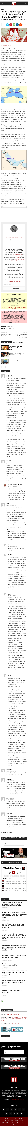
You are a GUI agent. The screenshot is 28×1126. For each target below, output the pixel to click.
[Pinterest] (10, 24)
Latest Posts (5, 899)
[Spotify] (6, 1113)
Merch (12, 1120)
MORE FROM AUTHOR (18, 342)
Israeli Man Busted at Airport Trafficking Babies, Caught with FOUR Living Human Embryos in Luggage (14, 947)
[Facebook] (12, 288)
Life (6, 7)
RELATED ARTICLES (6, 342)
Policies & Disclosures (14, 307)
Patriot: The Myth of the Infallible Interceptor (12, 991)
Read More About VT (16, 1096)
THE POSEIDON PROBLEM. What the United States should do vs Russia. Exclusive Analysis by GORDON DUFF (12, 904)
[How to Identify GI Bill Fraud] (5, 361)
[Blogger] (4, 1109)
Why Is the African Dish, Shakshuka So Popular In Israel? (16, 347)
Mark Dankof (11, 1018)
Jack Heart (21, 1017)
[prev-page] (2, 367)
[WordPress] (17, 1113)
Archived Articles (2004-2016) (14, 281)
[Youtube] (14, 288)
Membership (21, 1118)
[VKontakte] (14, 1113)
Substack (18, 257)
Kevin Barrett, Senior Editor (8, 19)
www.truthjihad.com (9, 284)
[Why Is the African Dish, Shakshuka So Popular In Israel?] (5, 347)
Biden (7, 328)
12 (26, 19)
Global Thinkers (5, 1036)
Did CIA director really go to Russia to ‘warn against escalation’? (13, 964)
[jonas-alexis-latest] (12, 1001)
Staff (8, 1118)
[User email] (18, 288)
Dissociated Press (6, 45)
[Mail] (11, 1109)
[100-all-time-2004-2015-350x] (14, 1061)
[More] (23, 24)
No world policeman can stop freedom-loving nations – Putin (21, 336)
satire (14, 328)
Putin (10, 328)
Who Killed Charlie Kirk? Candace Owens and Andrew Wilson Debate (14, 956)
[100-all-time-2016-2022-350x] (14, 1068)
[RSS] (23, 1109)
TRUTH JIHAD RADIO (17, 254)
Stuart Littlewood (19, 1018)
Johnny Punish (15, 1023)
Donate (16, 1118)
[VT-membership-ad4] (14, 858)
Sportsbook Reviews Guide (17, 1122)
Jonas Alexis (9, 1014)
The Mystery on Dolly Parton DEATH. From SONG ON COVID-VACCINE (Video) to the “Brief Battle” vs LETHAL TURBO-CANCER (14, 936)
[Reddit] (15, 1109)
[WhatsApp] (14, 24)
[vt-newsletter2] (12, 1031)
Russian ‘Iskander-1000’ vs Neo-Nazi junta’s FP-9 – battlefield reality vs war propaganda (13, 925)
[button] (2, 3)
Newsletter (7, 1120)
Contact (21, 1120)
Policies (12, 1118)
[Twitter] (7, 24)
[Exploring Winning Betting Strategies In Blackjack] (5, 354)
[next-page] (5, 367)
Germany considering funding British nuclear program (13, 973)
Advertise (17, 1120)
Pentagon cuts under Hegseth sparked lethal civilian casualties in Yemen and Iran (13, 982)
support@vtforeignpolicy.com (17, 1099)
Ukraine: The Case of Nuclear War (6, 335)
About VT (4, 307)
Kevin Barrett (16, 1014)
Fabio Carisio (14, 1017)
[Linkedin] (17, 24)
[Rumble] (19, 1109)
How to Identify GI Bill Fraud (17, 360)
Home (2, 7)
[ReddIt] (20, 24)
